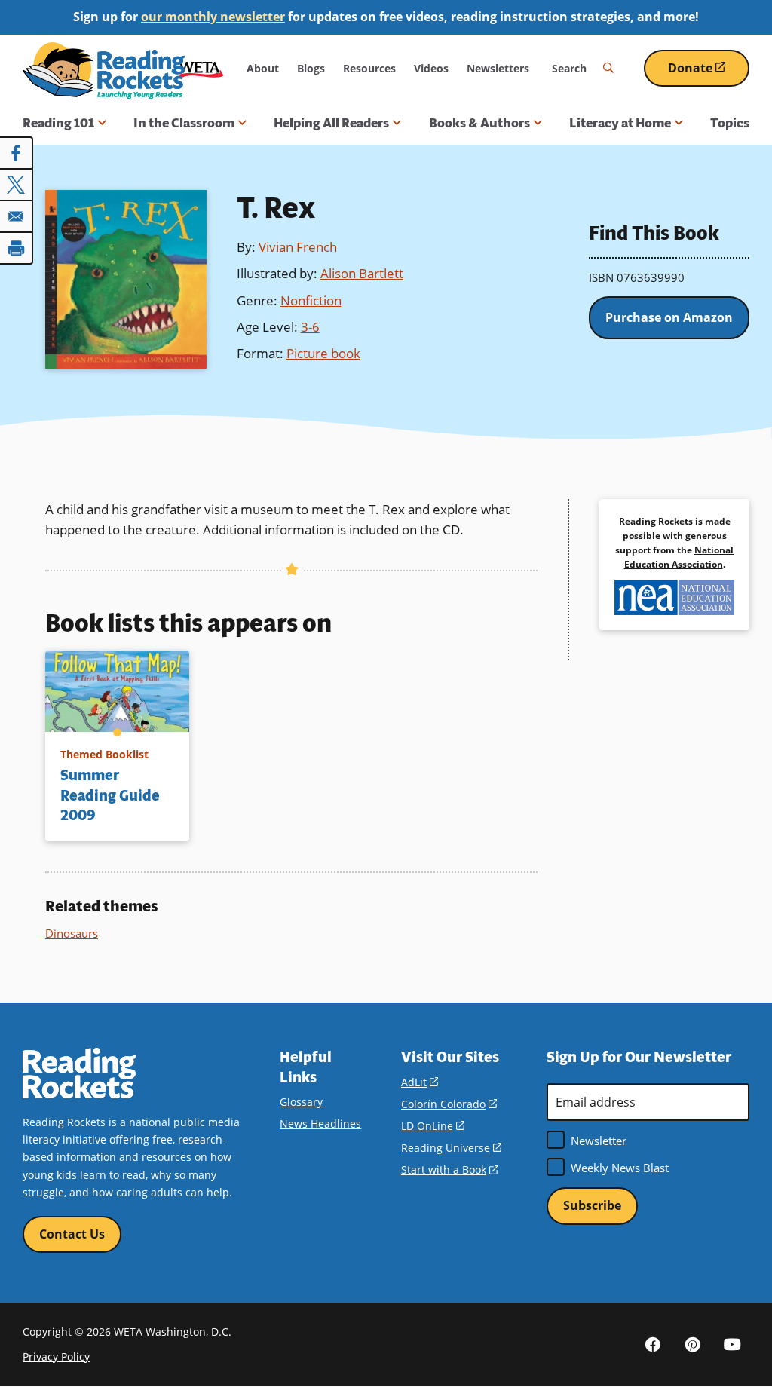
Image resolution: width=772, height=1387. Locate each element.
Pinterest (692, 1344)
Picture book (323, 353)
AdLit (419, 1082)
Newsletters (498, 68)
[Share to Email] (16, 216)
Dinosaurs (71, 933)
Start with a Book (449, 1169)
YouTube (732, 1344)
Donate (708, 73)
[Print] (16, 248)
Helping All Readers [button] (331, 123)
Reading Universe (451, 1148)
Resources (369, 68)
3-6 (310, 326)
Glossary (301, 1102)
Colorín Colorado (449, 1104)
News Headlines (320, 1123)
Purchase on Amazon (669, 317)
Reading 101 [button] (58, 123)
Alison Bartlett (361, 273)
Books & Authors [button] (479, 123)
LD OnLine (432, 1126)
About (263, 68)
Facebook (652, 1344)
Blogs (311, 68)
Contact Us (72, 1234)
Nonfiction (311, 300)
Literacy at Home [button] (620, 123)
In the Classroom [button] (183, 123)
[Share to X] (16, 184)
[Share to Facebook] (16, 153)
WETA (201, 68)
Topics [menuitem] (729, 123)
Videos (431, 68)
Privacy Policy (56, 1356)
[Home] (104, 70)
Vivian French (298, 247)
